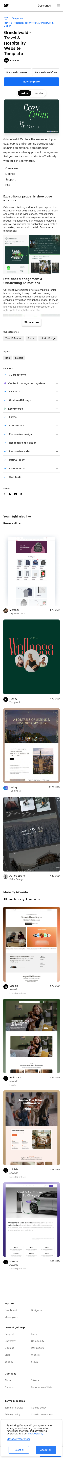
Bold (7, 358)
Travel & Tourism (13, 338)
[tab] (31, 168)
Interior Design (47, 338)
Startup (31, 338)
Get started (45, 5)
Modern (19, 358)
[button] (58, 5)
